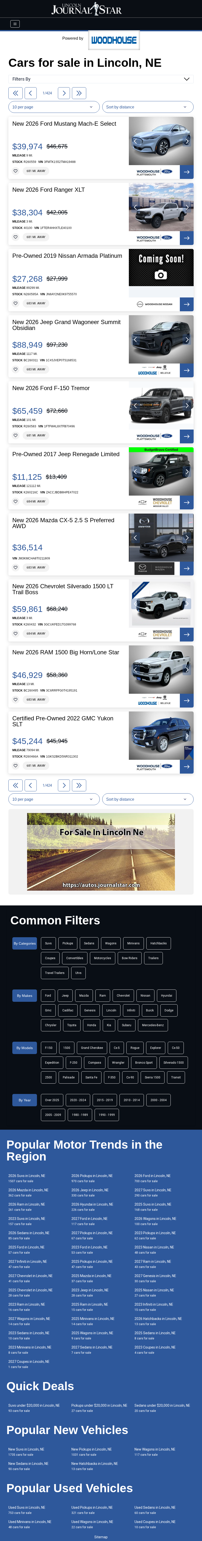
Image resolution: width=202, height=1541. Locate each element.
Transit (176, 1077)
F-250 (73, 1062)
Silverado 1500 (174, 1062)
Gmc (48, 1010)
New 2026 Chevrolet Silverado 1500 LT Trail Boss (63, 589)
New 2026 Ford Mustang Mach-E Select (64, 124)
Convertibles (74, 958)
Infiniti (131, 1010)
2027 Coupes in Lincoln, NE (29, 1364)
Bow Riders (129, 958)
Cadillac (67, 1010)
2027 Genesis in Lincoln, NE (155, 1278)
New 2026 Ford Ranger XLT (48, 190)
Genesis (90, 1010)
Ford (48, 995)
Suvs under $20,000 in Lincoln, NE (34, 1408)
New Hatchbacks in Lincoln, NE (94, 1466)
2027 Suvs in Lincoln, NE (153, 1192)
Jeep (65, 995)
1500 (66, 1048)
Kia (109, 1025)
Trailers (153, 958)
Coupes (50, 958)
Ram (103, 995)
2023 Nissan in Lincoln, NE (154, 1249)
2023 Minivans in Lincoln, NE (29, 1349)
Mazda (84, 995)
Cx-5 (117, 1048)
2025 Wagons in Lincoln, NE (92, 1335)
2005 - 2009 (53, 1115)
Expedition (52, 1062)
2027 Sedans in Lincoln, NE (92, 1349)
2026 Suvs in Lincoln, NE (26, 1178)
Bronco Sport (144, 1062)
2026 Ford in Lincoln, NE (153, 1178)
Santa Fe (91, 1077)
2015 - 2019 (105, 1100)
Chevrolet (123, 995)
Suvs (48, 943)
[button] (135, 141)
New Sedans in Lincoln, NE (28, 1466)
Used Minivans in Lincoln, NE (29, 1524)
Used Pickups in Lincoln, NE (92, 1510)
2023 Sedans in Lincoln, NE (29, 1335)
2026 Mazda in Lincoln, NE (28, 1192)
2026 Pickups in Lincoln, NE (92, 1178)
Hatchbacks (159, 943)
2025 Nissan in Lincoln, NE (154, 1292)
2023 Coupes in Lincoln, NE (155, 1349)
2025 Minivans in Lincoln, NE (93, 1321)
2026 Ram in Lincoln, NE (26, 1207)
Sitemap (101, 1537)
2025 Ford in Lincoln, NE (26, 1249)
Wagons (111, 943)
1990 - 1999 (107, 1115)
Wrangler (118, 1062)
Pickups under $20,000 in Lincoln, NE (99, 1408)
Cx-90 (130, 1077)
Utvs (78, 973)
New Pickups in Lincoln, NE (91, 1451)
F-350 (112, 1077)
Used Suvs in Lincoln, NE (26, 1510)
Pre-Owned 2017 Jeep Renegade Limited (65, 454)
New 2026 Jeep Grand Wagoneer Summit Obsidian (66, 325)
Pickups (68, 943)
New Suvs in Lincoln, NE (26, 1451)
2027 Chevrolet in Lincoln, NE (30, 1278)
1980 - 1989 (80, 1115)
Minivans (133, 943)
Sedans (89, 943)
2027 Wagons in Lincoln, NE (29, 1321)
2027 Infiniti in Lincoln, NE (27, 1264)
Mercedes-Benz (153, 1025)
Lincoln (111, 1010)
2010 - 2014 (132, 1100)
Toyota (71, 1025)
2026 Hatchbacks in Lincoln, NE (158, 1321)
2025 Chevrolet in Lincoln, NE (30, 1292)
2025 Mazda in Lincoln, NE (91, 1278)
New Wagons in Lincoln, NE (155, 1451)
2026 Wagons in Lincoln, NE (155, 1221)
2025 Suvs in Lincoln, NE (153, 1207)
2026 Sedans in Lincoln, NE (29, 1235)
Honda (91, 1025)
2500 (48, 1077)
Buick (150, 1010)
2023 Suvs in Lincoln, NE (26, 1221)
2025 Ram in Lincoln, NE (89, 1307)
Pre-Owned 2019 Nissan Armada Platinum (67, 256)
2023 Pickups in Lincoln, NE (155, 1235)
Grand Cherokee (92, 1048)
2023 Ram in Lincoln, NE (26, 1307)
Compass (94, 1062)
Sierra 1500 (152, 1077)
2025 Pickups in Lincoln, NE (92, 1264)
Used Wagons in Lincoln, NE (92, 1524)
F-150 (48, 1048)
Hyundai (166, 995)
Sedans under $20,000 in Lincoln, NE (162, 1408)
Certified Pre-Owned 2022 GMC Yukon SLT (62, 721)
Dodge (169, 1010)
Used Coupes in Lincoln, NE (155, 1524)
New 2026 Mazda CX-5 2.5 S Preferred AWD (63, 523)
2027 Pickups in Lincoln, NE (92, 1235)
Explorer (155, 1048)
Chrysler (50, 1025)
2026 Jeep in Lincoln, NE (90, 1192)
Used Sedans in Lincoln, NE (155, 1510)
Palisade (69, 1077)
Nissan (145, 995)
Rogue (135, 1048)
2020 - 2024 (78, 1100)
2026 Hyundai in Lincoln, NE (92, 1207)
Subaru (126, 1025)
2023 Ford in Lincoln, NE (89, 1249)
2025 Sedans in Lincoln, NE (155, 1335)
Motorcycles (102, 958)
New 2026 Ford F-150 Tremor (51, 388)
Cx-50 (176, 1048)
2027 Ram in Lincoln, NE (153, 1264)
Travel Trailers (55, 973)
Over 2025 (52, 1100)
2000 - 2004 (159, 1100)
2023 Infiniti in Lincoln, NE (154, 1307)
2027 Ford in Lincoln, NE (89, 1221)
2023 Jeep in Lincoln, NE (90, 1292)
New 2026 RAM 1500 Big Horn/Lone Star (65, 652)
